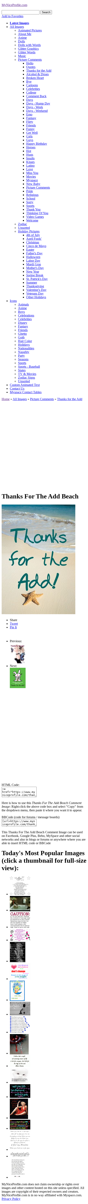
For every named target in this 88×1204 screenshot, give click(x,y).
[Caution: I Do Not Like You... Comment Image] (20, 927)
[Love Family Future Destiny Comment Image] (20, 1032)
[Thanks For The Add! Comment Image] (17, 662)
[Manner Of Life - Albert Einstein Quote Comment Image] (20, 1066)
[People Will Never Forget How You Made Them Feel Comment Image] (20, 1128)
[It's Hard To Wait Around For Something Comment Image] (20, 1014)
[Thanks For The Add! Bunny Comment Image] (18, 687)
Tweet (14, 623)
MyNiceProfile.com (14, 5)
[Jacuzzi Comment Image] (20, 910)
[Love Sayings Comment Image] (20, 894)
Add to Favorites (12, 16)
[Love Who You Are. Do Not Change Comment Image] (20, 978)
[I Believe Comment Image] (20, 1082)
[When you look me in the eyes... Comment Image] (20, 1149)
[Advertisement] (44, 444)
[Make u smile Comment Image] (20, 1156)
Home (6, 399)
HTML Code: (10, 785)
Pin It (13, 627)
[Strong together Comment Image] (20, 1096)
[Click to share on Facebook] (38, 559)
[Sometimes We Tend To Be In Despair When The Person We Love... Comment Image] (20, 940)
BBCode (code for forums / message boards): (31, 817)
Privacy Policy (11, 1199)
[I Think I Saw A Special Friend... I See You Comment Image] (17, 1000)
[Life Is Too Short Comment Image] (18, 1177)
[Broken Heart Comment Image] (19, 1053)
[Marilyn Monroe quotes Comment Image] (19, 1118)
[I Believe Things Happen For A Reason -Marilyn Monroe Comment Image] (17, 961)
